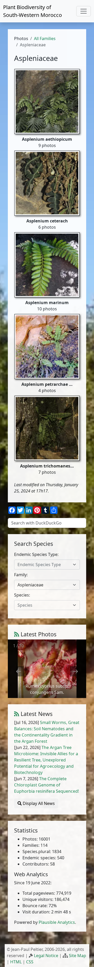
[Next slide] (75, 671)
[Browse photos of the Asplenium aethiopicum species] (47, 101)
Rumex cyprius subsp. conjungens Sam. (47, 689)
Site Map (77, 955)
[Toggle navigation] (83, 11)
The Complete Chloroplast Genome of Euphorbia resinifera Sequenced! (46, 785)
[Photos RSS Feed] (16, 634)
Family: (21, 575)
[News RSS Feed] (16, 714)
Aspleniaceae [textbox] (30, 585)
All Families (45, 38)
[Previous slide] (18, 671)
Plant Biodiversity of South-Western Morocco (32, 11)
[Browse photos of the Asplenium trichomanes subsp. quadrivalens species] (47, 428)
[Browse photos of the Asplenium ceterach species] (47, 182)
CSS (29, 962)
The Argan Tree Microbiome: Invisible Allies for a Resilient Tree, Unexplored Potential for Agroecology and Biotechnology (46, 760)
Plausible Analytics (57, 922)
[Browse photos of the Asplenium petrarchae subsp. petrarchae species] (47, 346)
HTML (16, 962)
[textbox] (43, 564)
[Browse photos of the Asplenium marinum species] (47, 264)
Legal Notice (46, 955)
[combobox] (47, 564)
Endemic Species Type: (36, 554)
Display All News (38, 803)
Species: (22, 595)
